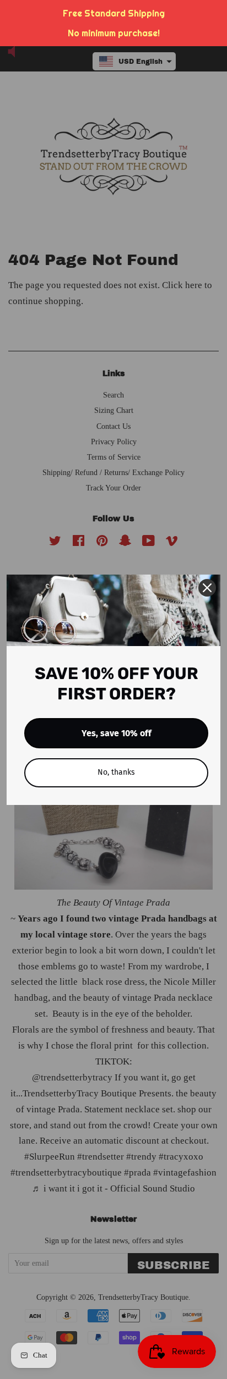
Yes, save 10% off (117, 733)
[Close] (207, 588)
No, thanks (116, 772)
